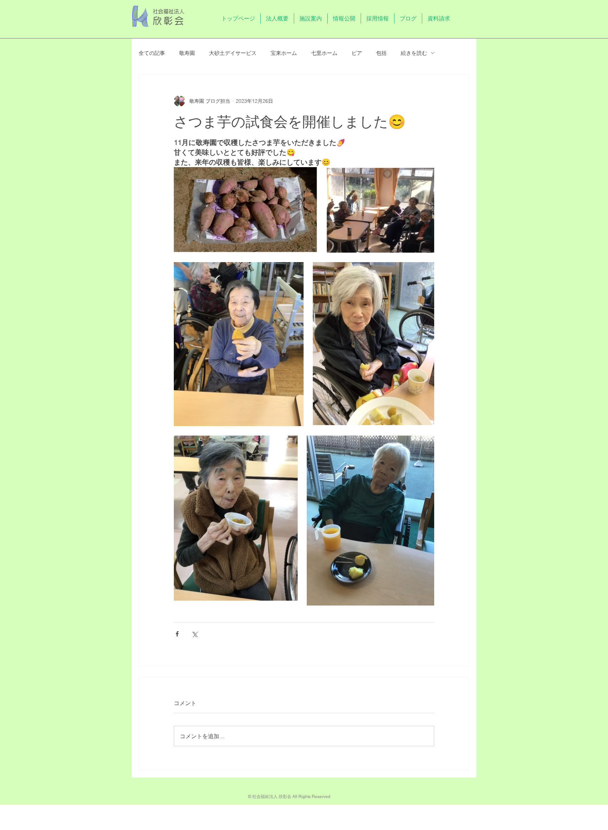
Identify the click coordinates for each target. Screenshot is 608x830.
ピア (357, 53)
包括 (381, 53)
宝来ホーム (284, 53)
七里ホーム (324, 53)
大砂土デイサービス (232, 53)
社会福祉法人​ (168, 11)
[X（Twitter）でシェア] (194, 634)
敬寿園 (187, 53)
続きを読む (414, 53)
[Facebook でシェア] (177, 634)
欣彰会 (169, 20)
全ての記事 (152, 53)
